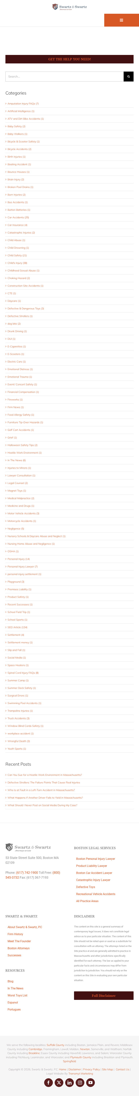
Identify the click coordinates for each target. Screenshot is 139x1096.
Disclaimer (74, 1069)
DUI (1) (11, 338)
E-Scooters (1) (16, 354)
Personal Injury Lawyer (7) (23, 566)
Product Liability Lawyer (91, 866)
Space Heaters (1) (18, 665)
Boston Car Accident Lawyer (94, 873)
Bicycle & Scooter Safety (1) (24, 141)
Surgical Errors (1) (18, 695)
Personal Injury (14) (19, 559)
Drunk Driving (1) (17, 331)
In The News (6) (17, 460)
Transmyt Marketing (80, 1073)
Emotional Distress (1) (20, 369)
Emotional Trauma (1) (20, 376)
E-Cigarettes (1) (17, 346)
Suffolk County (55, 1045)
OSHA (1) (13, 551)
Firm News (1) (16, 407)
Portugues (14, 1009)
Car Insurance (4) (17, 225)
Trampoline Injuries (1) (20, 710)
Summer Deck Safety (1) (22, 688)
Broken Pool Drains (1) (20, 187)
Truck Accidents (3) (19, 718)
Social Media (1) (17, 657)
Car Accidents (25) (18, 217)
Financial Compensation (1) (23, 392)
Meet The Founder (19, 941)
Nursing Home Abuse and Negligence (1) (31, 543)
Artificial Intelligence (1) (21, 111)
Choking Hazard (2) (19, 278)
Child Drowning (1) (18, 247)
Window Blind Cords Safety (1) (25, 726)
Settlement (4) (16, 634)
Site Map (107, 1069)
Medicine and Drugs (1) (21, 505)
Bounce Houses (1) (19, 171)
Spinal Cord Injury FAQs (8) (23, 672)
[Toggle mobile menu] (121, 20)
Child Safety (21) (17, 255)
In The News (15, 988)
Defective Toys (85, 887)
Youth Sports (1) (17, 748)
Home (62, 1069)
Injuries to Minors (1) (19, 467)
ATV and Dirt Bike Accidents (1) (26, 118)
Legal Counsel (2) (18, 483)
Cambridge (35, 1049)
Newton (85, 1049)
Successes (14, 955)
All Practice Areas (87, 901)
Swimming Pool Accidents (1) (24, 703)
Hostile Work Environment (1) (25, 452)
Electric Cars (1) (17, 361)
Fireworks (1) (15, 399)
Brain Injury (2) (16, 179)
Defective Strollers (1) (20, 316)
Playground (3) (16, 581)
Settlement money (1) (20, 642)
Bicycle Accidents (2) (19, 149)
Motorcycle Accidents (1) (22, 521)
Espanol (13, 1002)
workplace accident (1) (21, 733)
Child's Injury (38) (17, 263)
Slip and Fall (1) (16, 650)
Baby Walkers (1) (17, 134)
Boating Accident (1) (19, 164)
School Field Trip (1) (19, 612)
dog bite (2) (14, 323)
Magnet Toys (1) (17, 490)
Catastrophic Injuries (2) (21, 232)
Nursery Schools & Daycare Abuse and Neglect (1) (37, 536)
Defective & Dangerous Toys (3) (26, 308)
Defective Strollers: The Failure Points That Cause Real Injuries (44, 782)
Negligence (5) (16, 528)
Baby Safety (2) (16, 126)
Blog (10, 981)
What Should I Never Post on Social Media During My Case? (42, 805)
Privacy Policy (91, 1069)
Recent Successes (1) (20, 604)
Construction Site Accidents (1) (25, 285)
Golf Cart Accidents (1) (21, 430)
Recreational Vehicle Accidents (95, 894)
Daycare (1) (14, 301)
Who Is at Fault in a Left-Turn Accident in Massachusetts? (41, 790)
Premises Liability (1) (19, 589)
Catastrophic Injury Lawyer (93, 880)
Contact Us (122, 1069)
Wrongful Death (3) (19, 741)
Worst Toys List (17, 995)
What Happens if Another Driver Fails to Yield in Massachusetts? (45, 797)
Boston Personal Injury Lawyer (95, 859)
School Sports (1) (17, 619)
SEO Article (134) (17, 627)
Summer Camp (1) (18, 680)
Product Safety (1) (18, 597)
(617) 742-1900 (27, 872)
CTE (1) (12, 293)
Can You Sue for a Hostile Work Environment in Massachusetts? (45, 775)
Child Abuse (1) (16, 240)
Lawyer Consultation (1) (21, 475)
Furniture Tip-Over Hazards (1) (25, 422)
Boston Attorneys (19, 948)
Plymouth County (80, 1057)
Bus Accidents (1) (18, 202)
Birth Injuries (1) (17, 156)
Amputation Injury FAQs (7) (23, 103)
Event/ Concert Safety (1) (22, 384)
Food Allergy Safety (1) (21, 414)
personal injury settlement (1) (24, 574)
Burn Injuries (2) (17, 194)
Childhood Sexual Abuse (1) (23, 270)
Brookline (34, 1053)
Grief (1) (12, 437)
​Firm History (15, 934)
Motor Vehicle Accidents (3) (23, 513)
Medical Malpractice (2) (21, 498)
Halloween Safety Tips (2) (22, 445)
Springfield (69, 1061)
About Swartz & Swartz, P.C (25, 927)
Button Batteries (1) (19, 209)
